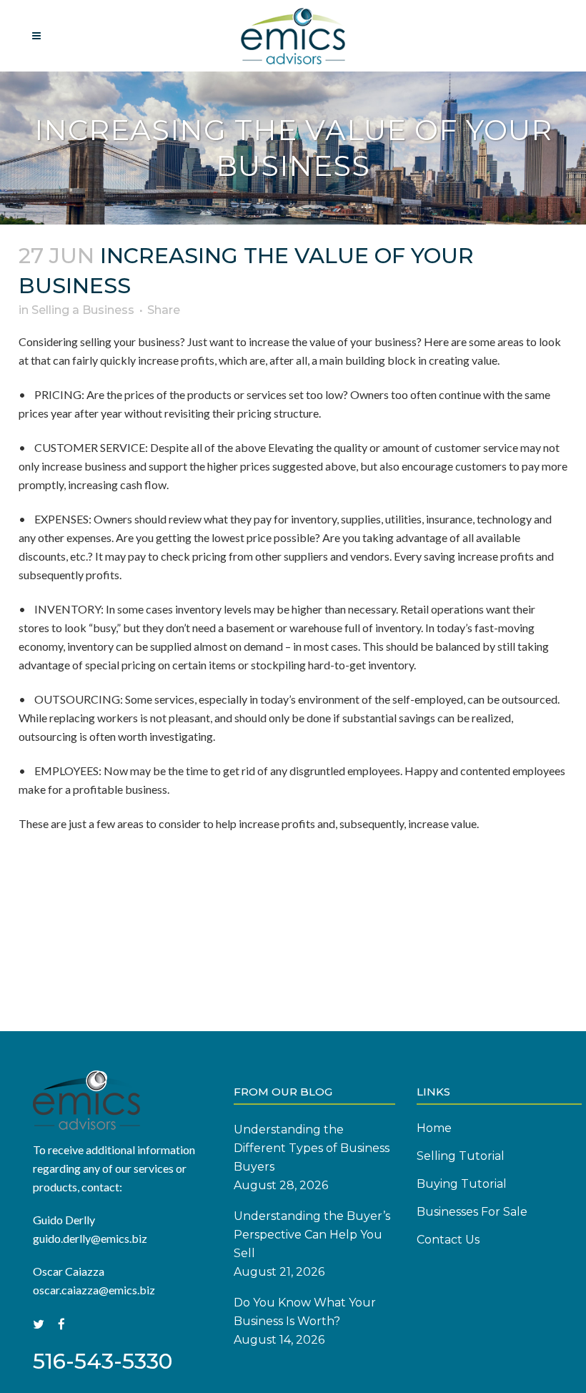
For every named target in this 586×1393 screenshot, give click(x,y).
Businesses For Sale (472, 1212)
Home (434, 1128)
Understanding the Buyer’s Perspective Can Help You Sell (312, 1234)
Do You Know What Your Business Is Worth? (305, 1312)
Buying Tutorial (462, 1184)
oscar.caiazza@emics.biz (94, 1289)
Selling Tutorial (461, 1156)
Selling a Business (82, 310)
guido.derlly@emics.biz (90, 1238)
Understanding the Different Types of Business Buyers (311, 1148)
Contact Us (448, 1239)
